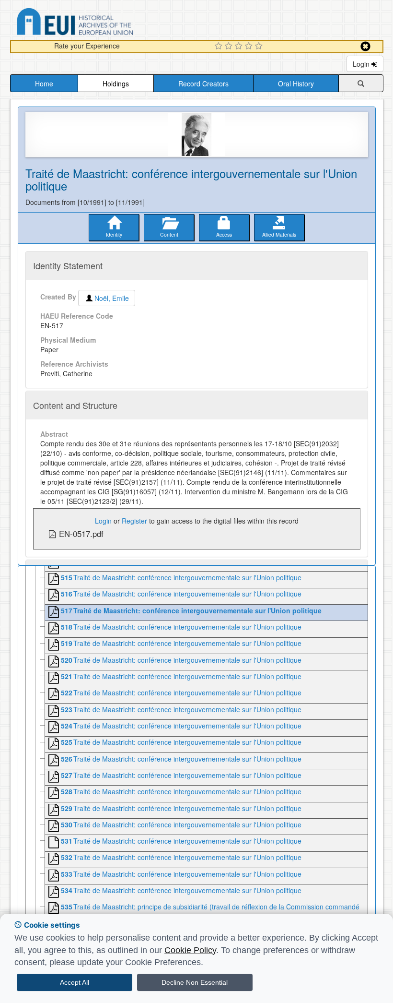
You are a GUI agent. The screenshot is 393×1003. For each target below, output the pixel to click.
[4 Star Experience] (250, 46)
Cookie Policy (190, 950)
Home (44, 83)
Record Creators (203, 83)
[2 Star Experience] (230, 46)
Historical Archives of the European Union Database (102, 23)
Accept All (74, 982)
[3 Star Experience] (240, 46)
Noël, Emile (111, 298)
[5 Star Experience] (260, 46)
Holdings (116, 83)
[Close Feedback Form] (365, 46)
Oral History (296, 83)
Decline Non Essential (195, 982)
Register (134, 520)
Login (362, 64)
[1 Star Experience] (220, 46)
